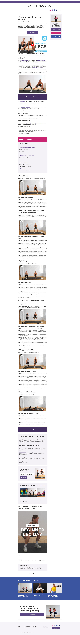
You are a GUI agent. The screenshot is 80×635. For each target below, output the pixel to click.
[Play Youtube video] (32, 44)
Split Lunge (22, 154)
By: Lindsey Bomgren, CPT (21, 21)
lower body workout (24, 60)
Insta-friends (57, 36)
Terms (34, 627)
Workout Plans (27, 626)
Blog (19, 627)
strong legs (22, 101)
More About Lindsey (56, 29)
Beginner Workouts (41, 485)
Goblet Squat (23, 145)
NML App (55, 628)
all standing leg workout (38, 67)
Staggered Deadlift (24, 162)
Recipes (26, 627)
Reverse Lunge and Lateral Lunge (27, 155)
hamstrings (42, 61)
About (19, 626)
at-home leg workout (25, 107)
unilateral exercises (41, 60)
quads (31, 61)
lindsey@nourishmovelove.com (30, 632)
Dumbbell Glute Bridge (25, 168)
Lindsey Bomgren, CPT (23, 565)
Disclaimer (35, 626)
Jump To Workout (32, 32)
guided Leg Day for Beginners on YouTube (34, 123)
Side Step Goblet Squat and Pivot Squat (28, 147)
